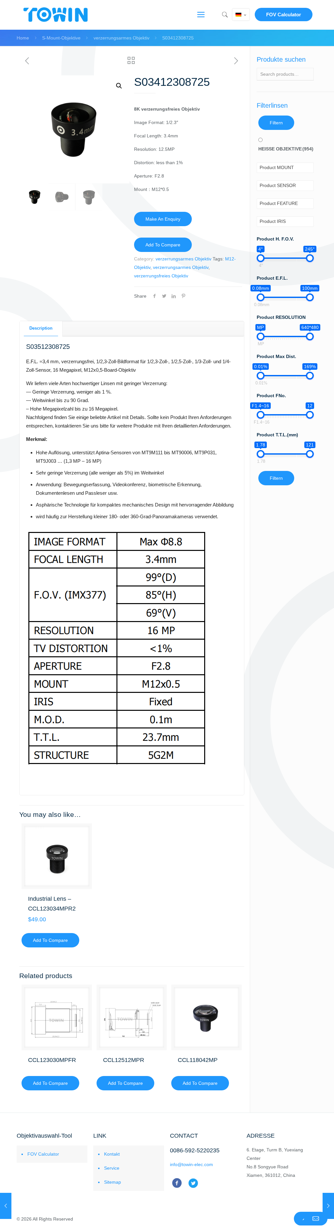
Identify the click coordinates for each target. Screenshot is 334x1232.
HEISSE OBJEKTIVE (285, 148)
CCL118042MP (198, 1060)
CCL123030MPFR (52, 1060)
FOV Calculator (283, 14)
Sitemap (112, 1182)
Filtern (276, 122)
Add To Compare (162, 244)
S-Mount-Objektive (61, 37)
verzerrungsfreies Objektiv (161, 275)
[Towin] (56, 14)
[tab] (41, 328)
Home (23, 37)
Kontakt (112, 1154)
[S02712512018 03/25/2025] (328, 1206)
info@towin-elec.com (191, 1164)
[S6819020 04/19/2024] (5, 1206)
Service (111, 1168)
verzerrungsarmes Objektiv (121, 37)
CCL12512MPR (123, 1060)
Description (41, 328)
